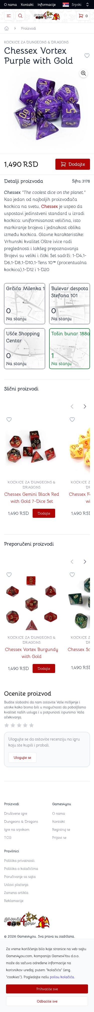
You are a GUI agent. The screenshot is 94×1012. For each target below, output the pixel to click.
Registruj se (61, 829)
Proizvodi (28, 28)
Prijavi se (59, 837)
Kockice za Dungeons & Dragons (36, 42)
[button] (83, 73)
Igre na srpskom (16, 829)
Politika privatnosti (19, 860)
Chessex (49, 206)
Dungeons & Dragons (21, 821)
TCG (7, 837)
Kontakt (27, 4)
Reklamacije (13, 900)
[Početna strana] (6, 28)
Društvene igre (15, 813)
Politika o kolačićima (21, 868)
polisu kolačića (62, 977)
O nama (10, 4)
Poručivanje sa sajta (20, 876)
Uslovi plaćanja (16, 884)
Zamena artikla (16, 892)
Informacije (47, 4)
